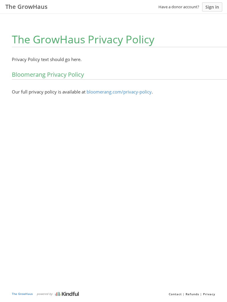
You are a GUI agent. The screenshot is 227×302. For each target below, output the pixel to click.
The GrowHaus (22, 294)
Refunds (192, 294)
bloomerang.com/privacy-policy (119, 92)
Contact (175, 294)
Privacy (209, 294)
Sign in (212, 7)
